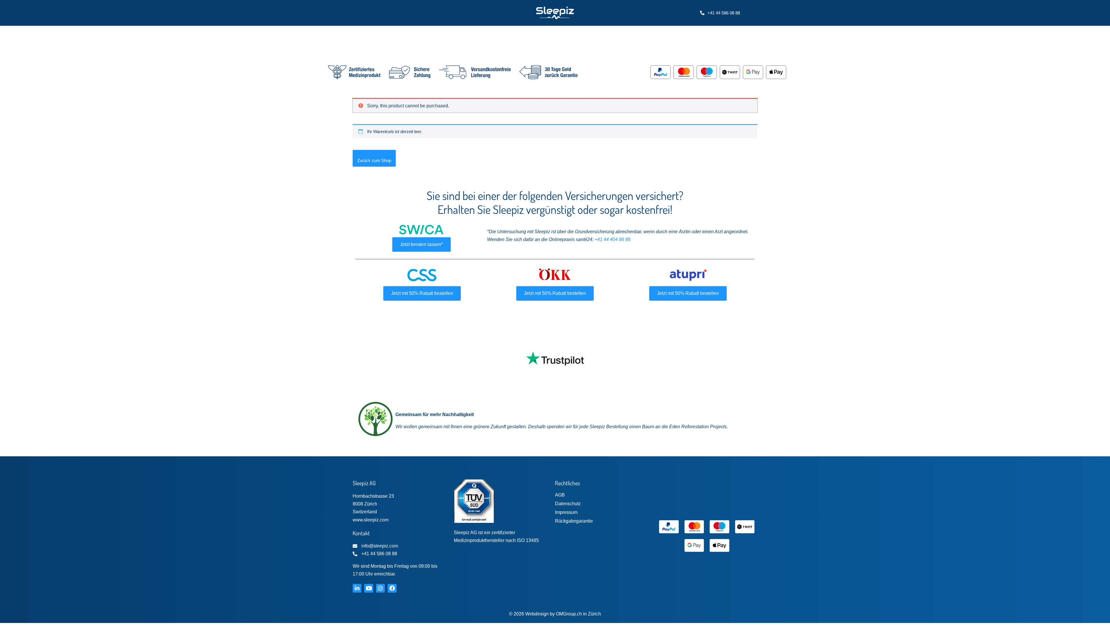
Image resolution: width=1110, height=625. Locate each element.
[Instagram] (380, 588)
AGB (560, 494)
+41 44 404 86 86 (612, 239)
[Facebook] (392, 588)
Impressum (566, 512)
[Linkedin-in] (357, 588)
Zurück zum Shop (374, 160)
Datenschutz (568, 503)
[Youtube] (368, 588)
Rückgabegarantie (574, 521)
